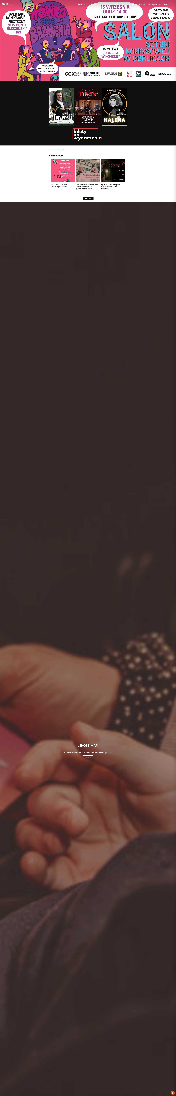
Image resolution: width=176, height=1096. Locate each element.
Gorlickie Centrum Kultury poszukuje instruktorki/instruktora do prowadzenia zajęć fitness (87, 186)
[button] (88, 40)
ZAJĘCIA (103, 4)
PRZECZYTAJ (88, 757)
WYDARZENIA (81, 4)
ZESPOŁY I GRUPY (113, 4)
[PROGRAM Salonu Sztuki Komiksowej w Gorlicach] (63, 170)
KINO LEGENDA (93, 4)
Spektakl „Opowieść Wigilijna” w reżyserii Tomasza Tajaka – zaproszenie (111, 186)
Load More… (88, 198)
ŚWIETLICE (124, 4)
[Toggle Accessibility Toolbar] (173, 1093)
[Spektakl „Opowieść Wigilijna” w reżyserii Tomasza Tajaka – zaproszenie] (113, 170)
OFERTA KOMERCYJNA (155, 4)
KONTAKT (166, 4)
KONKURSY (142, 4)
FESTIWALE (132, 4)
